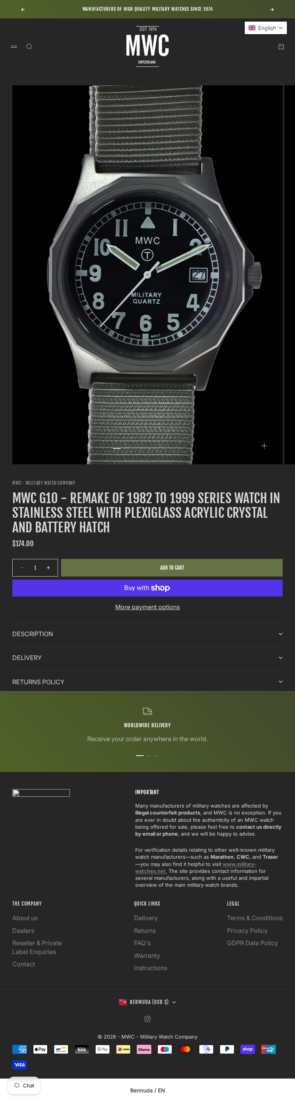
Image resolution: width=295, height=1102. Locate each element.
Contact (23, 964)
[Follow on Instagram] (147, 1019)
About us (25, 918)
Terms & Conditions (255, 918)
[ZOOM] (264, 446)
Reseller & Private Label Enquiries (37, 947)
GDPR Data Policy (252, 943)
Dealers (23, 930)
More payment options (147, 607)
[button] (266, 28)
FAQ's (142, 943)
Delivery (146, 918)
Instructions (150, 968)
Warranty (147, 955)
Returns (145, 930)
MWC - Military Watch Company (43, 483)
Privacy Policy (247, 930)
